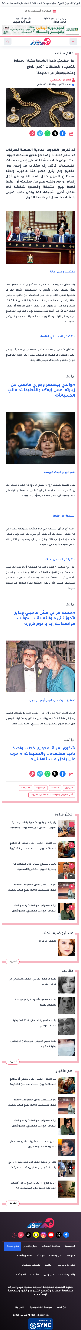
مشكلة (55, 788)
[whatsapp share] (47, 133)
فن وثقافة (55, 1256)
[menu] (73, 41)
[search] (8, 41)
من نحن (61, 1307)
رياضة (48, 1265)
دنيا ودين (48, 1275)
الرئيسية (69, 1246)
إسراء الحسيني (61, 80)
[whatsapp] (32, 133)
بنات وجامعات (66, 1275)
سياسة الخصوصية (41, 1307)
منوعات (70, 1256)
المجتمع (20, 1275)
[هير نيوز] (40, 1223)
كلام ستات (12, 1246)
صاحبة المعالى (51, 1246)
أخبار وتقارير (30, 1246)
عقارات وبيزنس (66, 1265)
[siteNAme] (40, 41)
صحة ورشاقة (25, 1256)
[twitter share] (55, 133)
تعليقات (25, 788)
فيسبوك (40, 788)
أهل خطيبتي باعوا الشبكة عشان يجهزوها (52, 795)
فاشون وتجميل (31, 1265)
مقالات (34, 1275)
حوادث (41, 1256)
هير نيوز (69, 788)
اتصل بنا (20, 1307)
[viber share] (40, 133)
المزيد (13, 961)
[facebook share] (63, 133)
